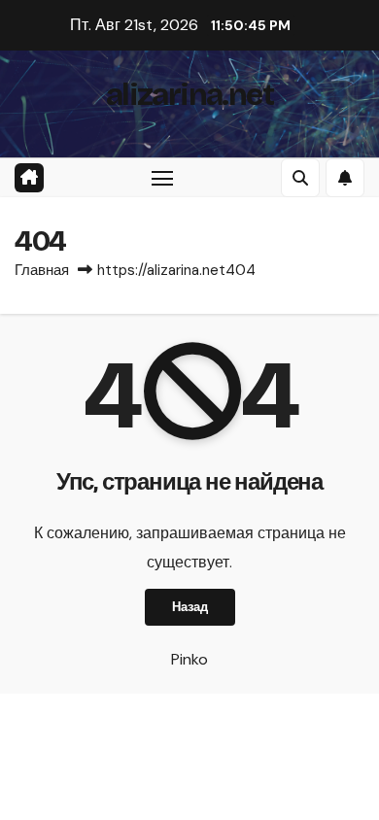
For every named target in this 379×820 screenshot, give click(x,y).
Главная (42, 270)
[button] (300, 177)
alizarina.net (189, 95)
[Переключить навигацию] (162, 177)
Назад (190, 606)
